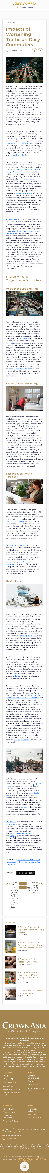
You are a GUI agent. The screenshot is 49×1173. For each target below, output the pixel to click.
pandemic (25, 807)
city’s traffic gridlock (17, 155)
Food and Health (26, 873)
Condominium (9, 1112)
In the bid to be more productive (20, 545)
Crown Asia (11, 822)
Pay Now (32, 1114)
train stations (24, 338)
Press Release (9, 1083)
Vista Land (10, 824)
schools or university (24, 193)
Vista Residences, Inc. (36, 1089)
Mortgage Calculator (32, 1110)
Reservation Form (11, 1089)
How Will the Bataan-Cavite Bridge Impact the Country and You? (15, 897)
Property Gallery (10, 1121)
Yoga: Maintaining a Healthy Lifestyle (32, 889)
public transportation (26, 179)
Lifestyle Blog (8, 1079)
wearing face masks (28, 636)
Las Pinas (20, 833)
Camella (32, 1081)
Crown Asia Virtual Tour (11, 1094)
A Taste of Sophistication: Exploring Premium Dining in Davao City (31, 930)
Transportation (12, 219)
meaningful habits (21, 740)
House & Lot (8, 1109)
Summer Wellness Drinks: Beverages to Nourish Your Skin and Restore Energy (30, 945)
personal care (15, 454)
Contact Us (7, 1086)
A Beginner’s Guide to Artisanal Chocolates (28, 960)
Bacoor (28, 833)
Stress (22, 445)
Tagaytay (14, 836)
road (11, 343)
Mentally (17, 676)
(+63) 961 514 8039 (11, 1139)
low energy (31, 426)
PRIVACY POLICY (25, 1159)
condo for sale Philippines (19, 143)
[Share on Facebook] (34, 50)
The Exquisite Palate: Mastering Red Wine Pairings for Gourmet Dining (28, 976)
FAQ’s (5, 1076)
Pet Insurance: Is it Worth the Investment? (30, 992)
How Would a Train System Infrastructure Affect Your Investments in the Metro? (23, 862)
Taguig (12, 833)
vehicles (11, 624)
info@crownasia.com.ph (13, 1135)
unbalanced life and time (19, 369)
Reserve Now (34, 1118)
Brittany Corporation (33, 1077)
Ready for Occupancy (7, 1117)
